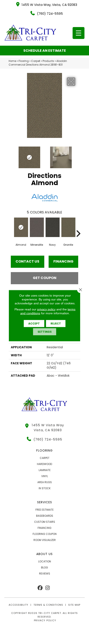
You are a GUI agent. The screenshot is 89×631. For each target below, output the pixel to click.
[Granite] (68, 227)
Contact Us (27, 261)
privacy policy (46, 309)
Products (48, 61)
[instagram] (47, 588)
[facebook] (40, 588)
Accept (34, 323)
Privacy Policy (45, 620)
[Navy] (52, 227)
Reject (56, 323)
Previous (11, 155)
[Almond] (21, 227)
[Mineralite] (36, 227)
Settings (45, 331)
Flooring (24, 61)
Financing (63, 261)
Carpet (35, 61)
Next (78, 155)
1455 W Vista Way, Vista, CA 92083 (49, 4)
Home (12, 61)
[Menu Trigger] (78, 33)
